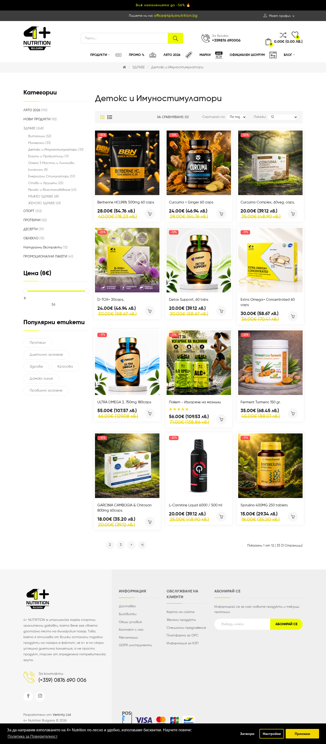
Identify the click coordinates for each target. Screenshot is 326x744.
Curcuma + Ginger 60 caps (191, 202)
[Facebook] (28, 696)
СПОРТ (32, 211)
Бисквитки (128, 614)
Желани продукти (181, 620)
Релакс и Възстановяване (51, 189)
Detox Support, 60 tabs (188, 299)
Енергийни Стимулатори (51, 176)
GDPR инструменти (135, 645)
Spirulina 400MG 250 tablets (264, 505)
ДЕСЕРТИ (33, 229)
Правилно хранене (46, 390)
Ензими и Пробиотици (48, 156)
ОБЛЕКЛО (33, 238)
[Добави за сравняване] (121, 190)
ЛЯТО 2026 (35, 110)
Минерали (39, 143)
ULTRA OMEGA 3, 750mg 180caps (124, 402)
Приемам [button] (302, 734)
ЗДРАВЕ (138, 67)
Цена (37, 274)
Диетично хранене (46, 354)
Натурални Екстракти (45, 247)
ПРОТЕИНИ (34, 220)
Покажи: (260, 117)
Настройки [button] (272, 734)
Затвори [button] (247, 734)
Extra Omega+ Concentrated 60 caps (268, 302)
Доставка (127, 606)
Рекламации (128, 637)
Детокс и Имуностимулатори (177, 67)
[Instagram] (40, 696)
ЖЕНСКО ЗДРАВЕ (44, 203)
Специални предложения (186, 627)
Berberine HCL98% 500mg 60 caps (125, 202)
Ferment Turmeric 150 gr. (260, 402)
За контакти (50, 674)
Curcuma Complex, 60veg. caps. (268, 202)
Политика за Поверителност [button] (33, 736)
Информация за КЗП (182, 643)
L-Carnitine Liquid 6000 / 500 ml (195, 505)
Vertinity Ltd (62, 715)
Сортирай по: (213, 117)
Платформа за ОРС (182, 635)
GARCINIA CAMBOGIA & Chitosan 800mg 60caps (124, 507)
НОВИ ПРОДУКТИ (39, 119)
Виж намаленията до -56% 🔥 (163, 5)
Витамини (39, 136)
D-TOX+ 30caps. (110, 299)
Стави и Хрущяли (45, 183)
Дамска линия (41, 378)
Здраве (36, 366)
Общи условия (130, 622)
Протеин (38, 343)
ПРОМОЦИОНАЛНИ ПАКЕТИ (47, 256)
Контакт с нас (131, 629)
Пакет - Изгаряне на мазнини (195, 402)
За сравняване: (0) (173, 117)
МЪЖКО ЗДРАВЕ (43, 196)
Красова (65, 366)
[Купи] (150, 214)
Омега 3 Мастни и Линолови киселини (51, 166)
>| (142, 545)
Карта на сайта (181, 612)
